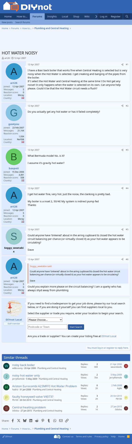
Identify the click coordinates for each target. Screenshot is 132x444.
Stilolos (15, 410)
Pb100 (15, 400)
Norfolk (20, 139)
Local (65, 16)
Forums (37, 16)
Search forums (22, 22)
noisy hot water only (26, 375)
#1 (127, 64)
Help (113, 436)
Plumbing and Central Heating (51, 368)
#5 (127, 229)
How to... (22, 16)
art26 (7, 58)
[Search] (127, 16)
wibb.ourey (17, 368)
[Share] (122, 65)
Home (8, 16)
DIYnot (8, 436)
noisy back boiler (23, 365)
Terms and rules (84, 436)
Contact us (67, 436)
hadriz (15, 389)
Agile (119, 388)
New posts (7, 22)
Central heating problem (29, 407)
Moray (21, 95)
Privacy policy (101, 436)
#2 (127, 105)
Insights (52, 16)
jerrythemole (18, 378)
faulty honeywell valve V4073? (32, 397)
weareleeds (116, 366)
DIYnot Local (108, 336)
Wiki (87, 16)
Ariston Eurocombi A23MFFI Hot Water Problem (44, 386)
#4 (127, 188)
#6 (127, 259)
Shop (76, 16)
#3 (127, 149)
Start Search (76, 326)
